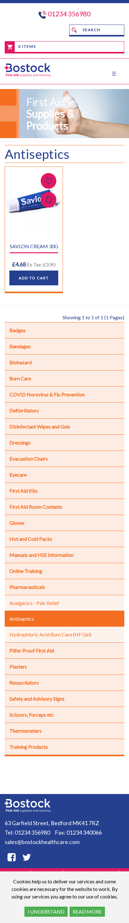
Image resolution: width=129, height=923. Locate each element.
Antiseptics (21, 619)
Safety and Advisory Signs (36, 699)
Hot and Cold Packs (30, 539)
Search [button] (91, 29)
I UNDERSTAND (46, 912)
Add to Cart (34, 278)
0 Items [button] (26, 46)
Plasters (18, 666)
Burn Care (20, 378)
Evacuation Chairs (28, 459)
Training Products (28, 747)
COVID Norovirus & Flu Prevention (47, 394)
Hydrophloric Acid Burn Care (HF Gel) (50, 634)
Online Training (25, 571)
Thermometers (25, 731)
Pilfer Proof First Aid (31, 650)
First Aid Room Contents (35, 507)
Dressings (20, 442)
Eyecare (18, 475)
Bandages (20, 346)
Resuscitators (24, 682)
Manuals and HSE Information (41, 555)
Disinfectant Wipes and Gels (39, 426)
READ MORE (87, 912)
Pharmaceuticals (27, 587)
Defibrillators (24, 410)
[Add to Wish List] (48, 181)
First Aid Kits (23, 491)
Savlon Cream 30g (34, 246)
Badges (17, 330)
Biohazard (20, 362)
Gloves (16, 523)
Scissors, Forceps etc (31, 715)
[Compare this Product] (48, 200)
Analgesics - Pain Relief (34, 603)
